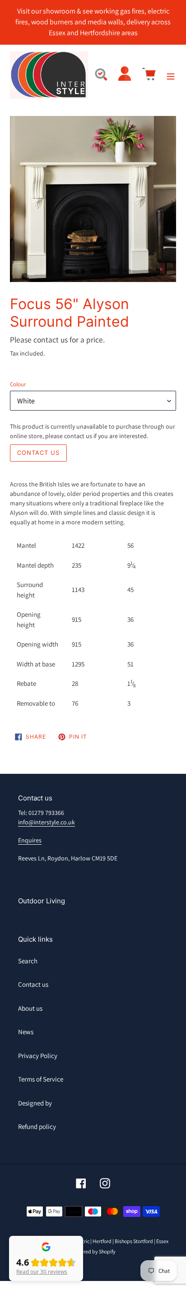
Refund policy (37, 1126)
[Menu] (170, 75)
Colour (18, 384)
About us (30, 1008)
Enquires (30, 840)
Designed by (35, 1103)
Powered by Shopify (93, 1251)
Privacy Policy (37, 1055)
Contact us (33, 984)
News (25, 1031)
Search (27, 961)
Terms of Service (40, 1079)
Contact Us (38, 452)
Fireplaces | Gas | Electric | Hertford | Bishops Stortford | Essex (102, 1241)
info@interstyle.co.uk (46, 822)
